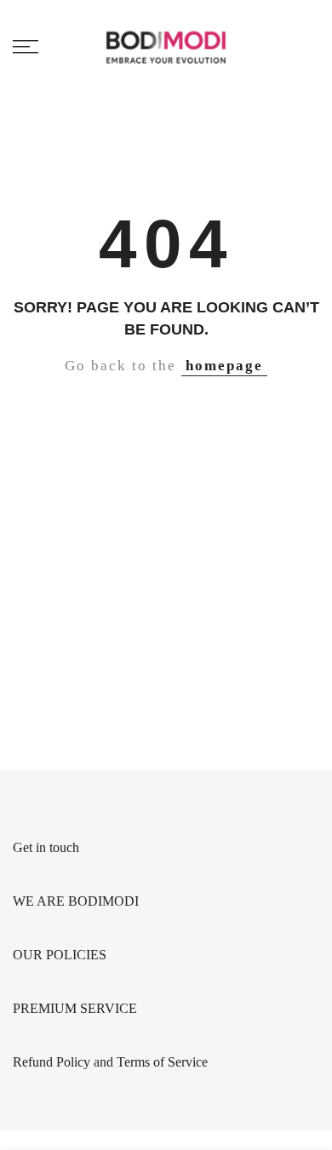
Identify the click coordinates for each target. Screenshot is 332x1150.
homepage (224, 366)
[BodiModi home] (166, 47)
